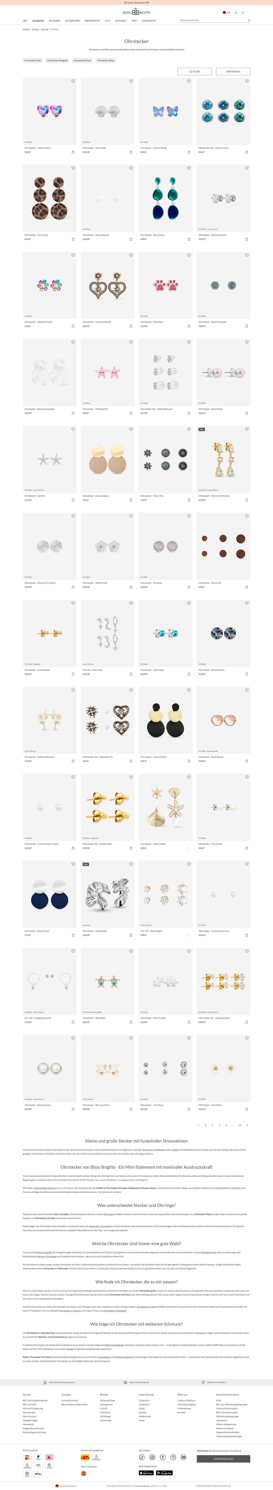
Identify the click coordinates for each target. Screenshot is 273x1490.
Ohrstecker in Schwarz (70, 1310)
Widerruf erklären (225, 1428)
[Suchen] (249, 20)
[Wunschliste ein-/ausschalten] (73, 81)
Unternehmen (184, 1408)
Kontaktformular (69, 1400)
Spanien (143, 1412)
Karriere (181, 1412)
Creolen (175, 1149)
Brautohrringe (209, 1252)
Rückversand (29, 1412)
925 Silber (54, 20)
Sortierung (233, 71)
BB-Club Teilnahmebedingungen (232, 1404)
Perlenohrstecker (43, 1252)
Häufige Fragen (30, 1420)
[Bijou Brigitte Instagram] (152, 1457)
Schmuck (38, 20)
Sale (107, 20)
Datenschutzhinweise (226, 1408)
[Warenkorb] (249, 12)
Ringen (70, 1349)
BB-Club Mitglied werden (35, 1400)
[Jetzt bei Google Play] (164, 1472)
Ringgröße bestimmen (33, 1428)
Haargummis (106, 1404)
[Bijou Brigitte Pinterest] (173, 1457)
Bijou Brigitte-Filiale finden (74, 1404)
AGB (218, 1400)
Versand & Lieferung (33, 1408)
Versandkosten (143, 1486)
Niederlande (145, 1416)
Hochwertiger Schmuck (45, 1188)
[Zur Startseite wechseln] (136, 11)
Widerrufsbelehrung (226, 1424)
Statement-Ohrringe (99, 1226)
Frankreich (144, 1404)
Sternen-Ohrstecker (47, 1256)
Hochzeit (121, 20)
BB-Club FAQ (29, 1404)
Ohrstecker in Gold (146, 1306)
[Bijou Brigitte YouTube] (183, 1457)
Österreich (144, 1400)
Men (134, 20)
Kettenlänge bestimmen (34, 1432)
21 (240, 1125)
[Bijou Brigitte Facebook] (163, 1457)
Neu (25, 20)
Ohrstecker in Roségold (114, 1310)
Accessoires (72, 20)
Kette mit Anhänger (114, 1345)
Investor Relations (186, 1400)
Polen (141, 1420)
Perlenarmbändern (124, 1357)
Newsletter (28, 1424)
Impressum (221, 1420)
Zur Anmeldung (223, 1458)
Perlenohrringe (107, 1400)
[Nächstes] (247, 1125)
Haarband (105, 1412)
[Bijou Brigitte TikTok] (142, 1457)
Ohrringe (108, 1214)
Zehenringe (105, 1420)
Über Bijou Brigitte (186, 1404)
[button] (235, 12)
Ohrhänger (105, 1416)
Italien (142, 1408)
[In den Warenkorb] (73, 152)
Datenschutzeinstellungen (229, 1436)
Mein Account (30, 1416)
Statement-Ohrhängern (154, 1149)
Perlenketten (104, 1357)
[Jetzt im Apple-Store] (146, 1472)
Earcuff (103, 1408)
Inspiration (149, 20)
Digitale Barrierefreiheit (227, 1432)
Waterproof (92, 20)
